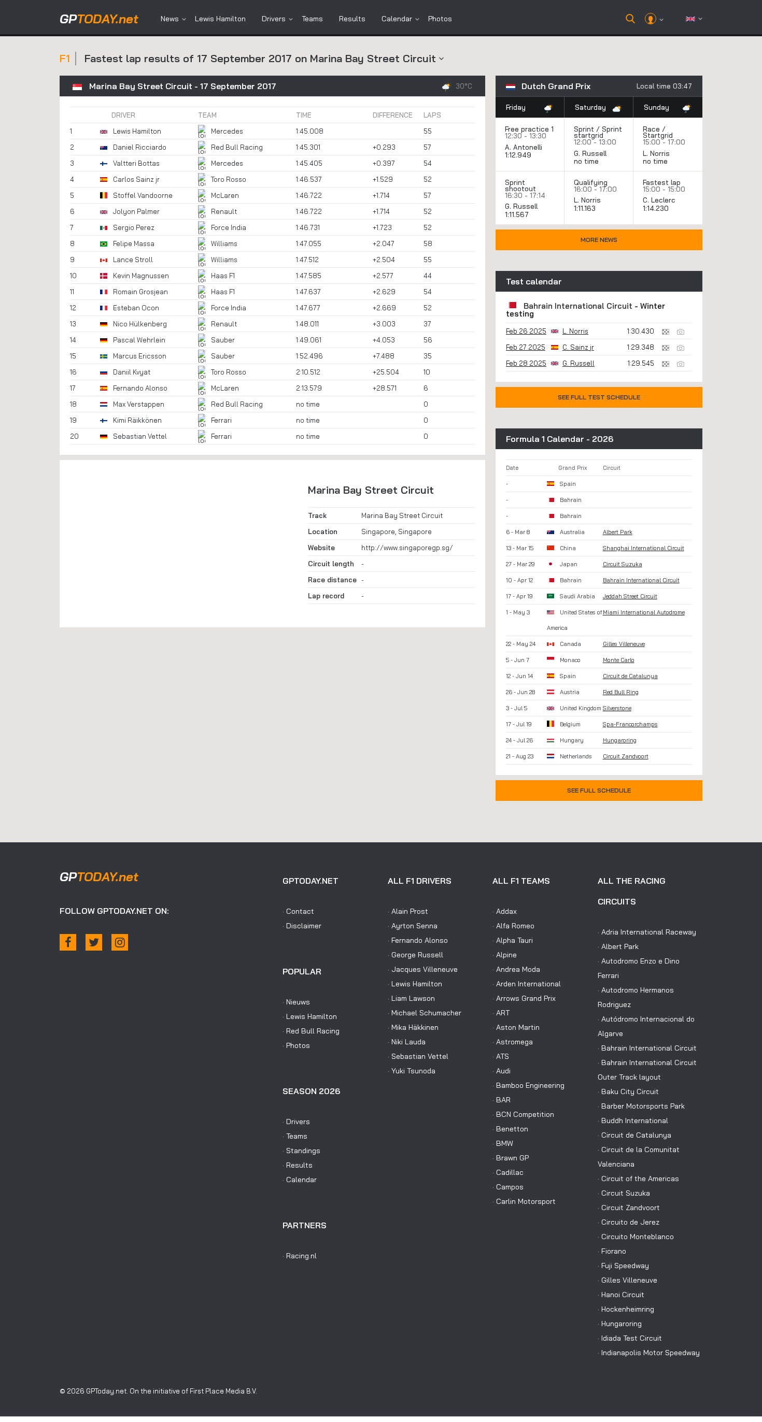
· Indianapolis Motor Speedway (649, 1352)
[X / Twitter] (94, 942)
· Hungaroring (620, 1323)
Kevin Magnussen (141, 275)
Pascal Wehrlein (139, 340)
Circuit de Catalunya (630, 676)
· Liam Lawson (411, 998)
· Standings (301, 1150)
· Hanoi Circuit (621, 1294)
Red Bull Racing (237, 147)
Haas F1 (223, 275)
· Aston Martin (516, 1027)
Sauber (223, 340)
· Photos (296, 1045)
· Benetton (510, 1128)
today (99, 18)
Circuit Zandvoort (625, 756)
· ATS (500, 1056)
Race (651, 129)
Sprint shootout (520, 185)
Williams (224, 243)
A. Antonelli (523, 147)
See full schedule (599, 790)
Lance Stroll (133, 259)
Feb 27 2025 (525, 347)
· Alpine (504, 954)
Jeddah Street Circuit (630, 596)
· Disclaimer (302, 925)
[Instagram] (119, 942)
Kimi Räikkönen (137, 420)
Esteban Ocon (136, 308)
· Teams (295, 1136)
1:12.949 (519, 155)
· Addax (504, 911)
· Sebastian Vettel (418, 1056)
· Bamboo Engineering (528, 1085)
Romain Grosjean (140, 292)
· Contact (298, 911)
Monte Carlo (618, 660)
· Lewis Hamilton (310, 1016)
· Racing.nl (300, 1255)
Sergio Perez (133, 227)
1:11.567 (518, 214)
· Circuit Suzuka (624, 1193)
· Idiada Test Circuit (630, 1338)
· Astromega (512, 1041)
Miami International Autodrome (644, 612)
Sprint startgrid (598, 132)
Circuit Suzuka (622, 564)
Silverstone (617, 708)
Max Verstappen (138, 404)
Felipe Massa (133, 243)
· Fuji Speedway (623, 1265)
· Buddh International (633, 1120)
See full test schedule (599, 397)
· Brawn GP (510, 1157)
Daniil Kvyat (131, 372)
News (170, 18)
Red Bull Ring (621, 692)
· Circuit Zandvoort (629, 1207)
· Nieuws (296, 1002)
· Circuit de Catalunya (634, 1135)
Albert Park (617, 532)
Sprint (584, 129)
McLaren (225, 195)
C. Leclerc (659, 200)
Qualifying (591, 182)
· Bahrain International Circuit (647, 1048)
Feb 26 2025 (526, 331)
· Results (298, 1165)
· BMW (502, 1143)
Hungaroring (620, 740)
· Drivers (296, 1121)
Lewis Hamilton (220, 18)
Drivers (274, 18)
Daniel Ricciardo (139, 147)
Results (352, 18)
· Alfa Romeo (513, 925)
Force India (228, 227)
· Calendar (300, 1179)
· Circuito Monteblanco (636, 1236)
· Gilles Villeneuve (627, 1280)
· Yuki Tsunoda (411, 1070)
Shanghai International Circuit (643, 548)
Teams (312, 18)
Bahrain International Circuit (578, 306)
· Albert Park (618, 946)
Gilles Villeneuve (624, 644)
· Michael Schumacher (424, 1012)
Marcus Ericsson (139, 356)
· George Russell (415, 954)
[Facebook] (68, 942)
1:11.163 (586, 208)
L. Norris (656, 153)
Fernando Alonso (140, 388)
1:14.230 (657, 208)
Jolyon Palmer (136, 211)
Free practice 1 (529, 129)
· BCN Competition (523, 1114)
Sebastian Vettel (140, 436)
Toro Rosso (228, 179)
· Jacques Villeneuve (423, 969)
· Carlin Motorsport (524, 1201)
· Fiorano (612, 1251)
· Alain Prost (408, 911)
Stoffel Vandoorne (143, 195)
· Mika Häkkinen (413, 1027)
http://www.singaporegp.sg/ (407, 547)
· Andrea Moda (516, 969)
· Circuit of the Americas (638, 1178)
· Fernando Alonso (418, 940)
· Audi (501, 1070)
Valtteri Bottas (136, 163)
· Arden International (526, 983)
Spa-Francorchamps (630, 724)
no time (587, 161)
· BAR (501, 1099)
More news (599, 239)
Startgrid (658, 135)
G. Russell (590, 153)
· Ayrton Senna (413, 925)
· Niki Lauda (407, 1041)
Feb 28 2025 (526, 363)
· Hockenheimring (626, 1309)
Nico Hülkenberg (140, 324)
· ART (501, 1012)
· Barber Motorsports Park (641, 1106)
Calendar (397, 18)
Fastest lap (662, 182)
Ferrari (221, 420)
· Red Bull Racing (311, 1031)
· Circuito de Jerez (628, 1222)
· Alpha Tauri (512, 940)
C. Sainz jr (578, 347)
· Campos (508, 1186)
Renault (224, 211)
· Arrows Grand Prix (524, 998)
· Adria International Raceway (647, 932)
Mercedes (227, 131)
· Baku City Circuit (628, 1091)
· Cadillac (508, 1172)
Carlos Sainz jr (136, 179)
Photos (440, 18)
